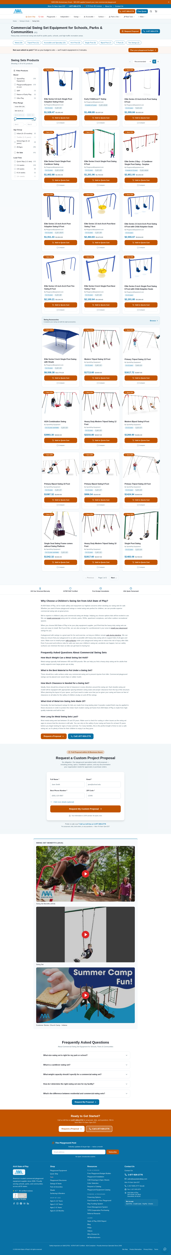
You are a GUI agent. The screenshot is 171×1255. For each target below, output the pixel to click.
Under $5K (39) (20, 106)
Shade (52, 1190)
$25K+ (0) (30, 115)
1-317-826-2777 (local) (135, 1186)
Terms (156, 1249)
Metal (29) (18, 43)
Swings (76, 17)
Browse (153, 321)
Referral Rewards (93, 1213)
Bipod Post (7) (106, 43)
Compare (62, 123)
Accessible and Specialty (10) (55, 43)
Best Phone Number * (58, 790)
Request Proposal (131, 31)
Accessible (89, 17)
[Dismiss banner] (169, 2)
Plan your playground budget (142, 50)
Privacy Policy (148, 1249)
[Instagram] (17, 1203)
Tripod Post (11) (33, 43)
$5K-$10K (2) (19, 111)
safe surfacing (71, 640)
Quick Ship (31, 17)
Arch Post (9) (75, 43)
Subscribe (113, 1152)
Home (15, 21)
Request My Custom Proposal (84, 809)
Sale (42, 17)
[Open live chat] (165, 1249)
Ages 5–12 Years (56, 1201)
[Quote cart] (156, 11)
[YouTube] (24, 1203)
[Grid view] (154, 61)
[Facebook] (14, 1203)
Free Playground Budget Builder (99, 1173)
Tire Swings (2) (133, 43)
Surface (101, 17)
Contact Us (119, 6)
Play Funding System (95, 1204)
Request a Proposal (52, 736)
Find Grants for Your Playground (99, 1200)
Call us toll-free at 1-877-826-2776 (92, 824)
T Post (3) (119, 43)
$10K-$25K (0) (19, 115)
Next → (114, 578)
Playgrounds (51, 17)
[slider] (15, 118)
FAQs (89, 1228)
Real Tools (129, 17)
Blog (89, 1224)
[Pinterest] (21, 1203)
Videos (89, 1231)
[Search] (151, 11)
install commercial (53, 618)
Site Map (125, 1249)
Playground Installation (95, 1177)
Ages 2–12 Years (56, 1204)
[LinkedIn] (28, 1203)
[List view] (158, 61)
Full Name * (54, 779)
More (142, 17)
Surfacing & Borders (57, 1193)
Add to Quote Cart (62, 118)
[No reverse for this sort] (130, 61)
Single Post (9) (90, 43)
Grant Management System (97, 1207)
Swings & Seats (24, 21)
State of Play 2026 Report (96, 1221)
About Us (108, 6)
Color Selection (93, 1183)
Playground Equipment (58, 1170)
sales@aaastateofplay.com (137, 1179)
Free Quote (142, 11)
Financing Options (94, 1197)
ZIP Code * (90, 790)
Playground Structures (58, 1180)
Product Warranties (136, 1249)
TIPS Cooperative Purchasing (98, 1210)
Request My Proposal (84, 1102)
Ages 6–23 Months (57, 1211)
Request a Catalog (94, 1186)
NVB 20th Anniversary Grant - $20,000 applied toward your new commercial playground (83, 2)
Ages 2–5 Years (56, 1207)
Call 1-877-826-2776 (82, 736)
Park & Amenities (56, 1187)
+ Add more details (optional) (63, 802)
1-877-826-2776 (75, 6)
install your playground (119, 628)
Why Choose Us (93, 1234)
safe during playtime (113, 635)
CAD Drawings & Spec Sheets (98, 1180)
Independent (64, 17)
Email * (89, 779)
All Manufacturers (93, 1237)
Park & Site (115, 17)
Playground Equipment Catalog (98, 1190)
